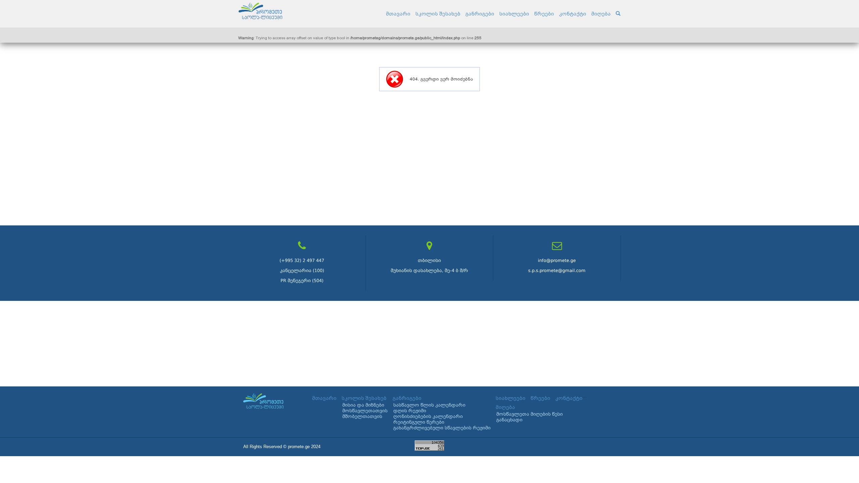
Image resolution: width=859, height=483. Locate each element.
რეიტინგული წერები (418, 422)
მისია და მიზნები (363, 405)
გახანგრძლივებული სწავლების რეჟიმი (442, 427)
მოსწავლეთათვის (365, 410)
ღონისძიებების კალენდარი (428, 416)
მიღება (601, 13)
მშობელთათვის (362, 416)
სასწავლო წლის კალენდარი (429, 405)
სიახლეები (514, 13)
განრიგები (479, 13)
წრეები (544, 13)
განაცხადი (509, 419)
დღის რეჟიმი (409, 410)
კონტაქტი (572, 13)
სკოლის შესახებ (437, 13)
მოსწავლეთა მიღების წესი (529, 414)
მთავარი (398, 13)
